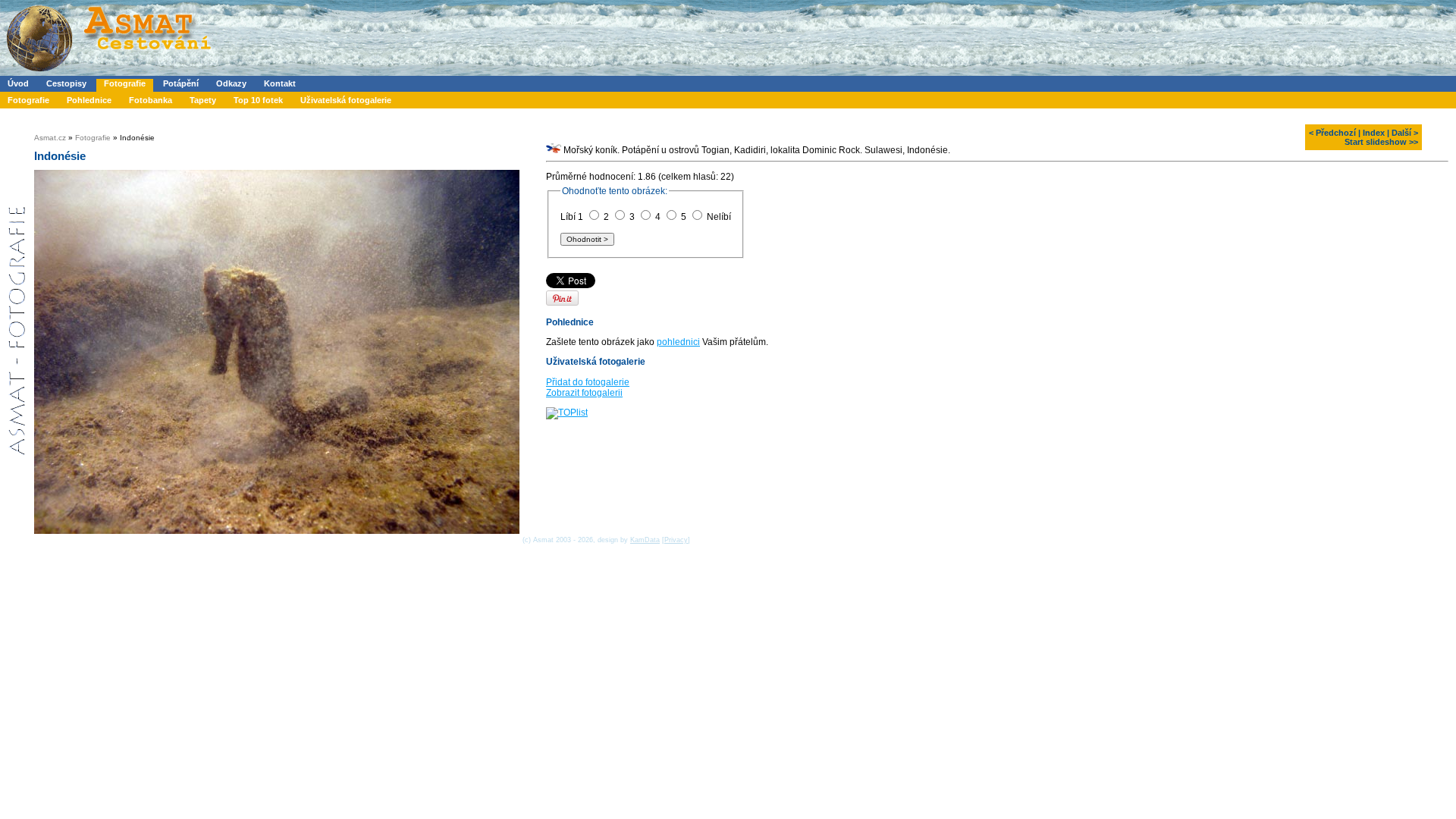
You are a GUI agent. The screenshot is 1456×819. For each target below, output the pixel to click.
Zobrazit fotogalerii (584, 393)
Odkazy (231, 83)
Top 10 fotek (258, 100)
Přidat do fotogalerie (587, 382)
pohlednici (678, 342)
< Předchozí (1332, 132)
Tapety (203, 100)
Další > (1405, 132)
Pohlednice (89, 100)
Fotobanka (150, 100)
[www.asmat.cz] (108, 72)
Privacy (676, 540)
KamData (645, 540)
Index (1374, 132)
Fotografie (125, 83)
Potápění (181, 83)
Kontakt (280, 83)
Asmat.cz (50, 137)
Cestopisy (66, 83)
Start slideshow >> (1381, 141)
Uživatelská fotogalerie (345, 100)
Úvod (18, 83)
